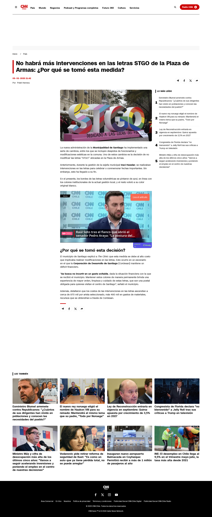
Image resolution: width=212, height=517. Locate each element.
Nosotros (67, 501)
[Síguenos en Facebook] (95, 494)
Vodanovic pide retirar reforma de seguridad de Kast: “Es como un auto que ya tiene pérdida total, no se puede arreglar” (82, 459)
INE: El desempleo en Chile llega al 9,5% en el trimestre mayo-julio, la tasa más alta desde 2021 (176, 457)
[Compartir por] (196, 80)
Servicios (134, 7)
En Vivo (58, 501)
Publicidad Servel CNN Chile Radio (157, 501)
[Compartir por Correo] (177, 80)
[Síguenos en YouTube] (116, 494)
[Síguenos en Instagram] (109, 494)
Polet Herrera (23, 82)
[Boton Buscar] (175, 7)
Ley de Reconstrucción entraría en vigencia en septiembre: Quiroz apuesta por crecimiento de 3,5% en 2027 (177, 132)
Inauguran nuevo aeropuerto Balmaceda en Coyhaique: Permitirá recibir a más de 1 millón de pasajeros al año (129, 459)
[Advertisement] (34, 255)
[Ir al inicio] (24, 7)
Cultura (122, 7)
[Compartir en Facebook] (184, 80)
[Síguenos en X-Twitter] (102, 494)
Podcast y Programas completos (81, 7)
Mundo (42, 7)
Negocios (55, 7)
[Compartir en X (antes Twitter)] (190, 80)
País (32, 7)
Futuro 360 (108, 7)
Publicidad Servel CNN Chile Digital (127, 501)
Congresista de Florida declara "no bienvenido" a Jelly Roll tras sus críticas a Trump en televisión (178, 145)
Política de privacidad (81, 501)
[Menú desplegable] (16, 7)
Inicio (15, 53)
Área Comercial (47, 501)
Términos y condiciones (102, 501)
